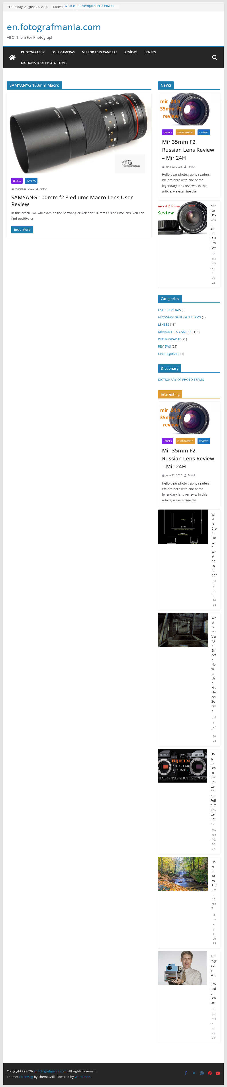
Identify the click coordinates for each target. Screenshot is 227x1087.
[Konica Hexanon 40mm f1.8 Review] (182, 244)
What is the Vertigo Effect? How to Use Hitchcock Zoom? (89, 9)
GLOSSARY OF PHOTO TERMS (179, 317)
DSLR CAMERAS (63, 52)
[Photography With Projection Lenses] (182, 997)
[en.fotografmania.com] (12, 57)
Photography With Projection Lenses (214, 979)
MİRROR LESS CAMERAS (99, 52)
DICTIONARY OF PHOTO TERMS (44, 63)
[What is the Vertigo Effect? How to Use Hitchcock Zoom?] (183, 679)
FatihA (43, 188)
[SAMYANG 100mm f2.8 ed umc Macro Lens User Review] (79, 133)
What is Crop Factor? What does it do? (214, 544)
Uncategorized (169, 354)
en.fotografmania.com (54, 27)
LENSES (150, 52)
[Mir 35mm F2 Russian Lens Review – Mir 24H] (189, 109)
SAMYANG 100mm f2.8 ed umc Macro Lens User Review (72, 201)
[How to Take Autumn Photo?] (183, 902)
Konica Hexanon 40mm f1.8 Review (213, 227)
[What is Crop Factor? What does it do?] (183, 560)
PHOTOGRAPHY (33, 52)
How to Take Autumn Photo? (214, 885)
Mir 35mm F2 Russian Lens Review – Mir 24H (188, 149)
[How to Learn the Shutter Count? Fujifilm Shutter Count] (182, 801)
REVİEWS (130, 52)
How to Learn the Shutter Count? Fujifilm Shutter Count (213, 789)
